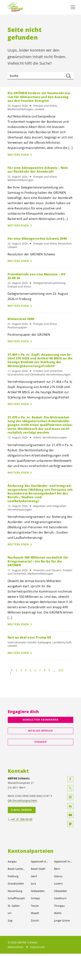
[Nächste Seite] (10, 673)
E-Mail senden (21, 810)
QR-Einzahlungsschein (22, 800)
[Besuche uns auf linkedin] (70, 806)
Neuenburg (15, 891)
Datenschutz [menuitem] (16, 947)
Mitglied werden (40, 730)
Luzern (58, 883)
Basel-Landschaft (17, 869)
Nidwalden (38, 891)
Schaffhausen (16, 898)
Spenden (40, 742)
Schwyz (35, 898)
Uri (9, 913)
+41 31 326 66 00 (22, 819)
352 (60, 670)
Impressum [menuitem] (37, 947)
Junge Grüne (62, 920)
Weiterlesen (18, 154)
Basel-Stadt (38, 869)
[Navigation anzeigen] (73, 7)
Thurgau (59, 905)
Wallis (58, 913)
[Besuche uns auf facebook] (70, 779)
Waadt (35, 913)
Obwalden (60, 891)
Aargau (12, 861)
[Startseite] (15, 7)
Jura (33, 883)
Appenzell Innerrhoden (63, 861)
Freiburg (13, 876)
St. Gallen (14, 905)
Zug (10, 920)
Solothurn (60, 898)
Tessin (35, 905)
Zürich (35, 920)
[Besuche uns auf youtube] (70, 815)
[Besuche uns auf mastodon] (70, 824)
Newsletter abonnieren (40, 719)
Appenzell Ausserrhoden (40, 861)
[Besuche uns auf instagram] (70, 797)
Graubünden (16, 883)
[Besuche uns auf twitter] (70, 788)
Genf (34, 876)
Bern (57, 869)
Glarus (58, 876)
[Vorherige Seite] (10, 667)
